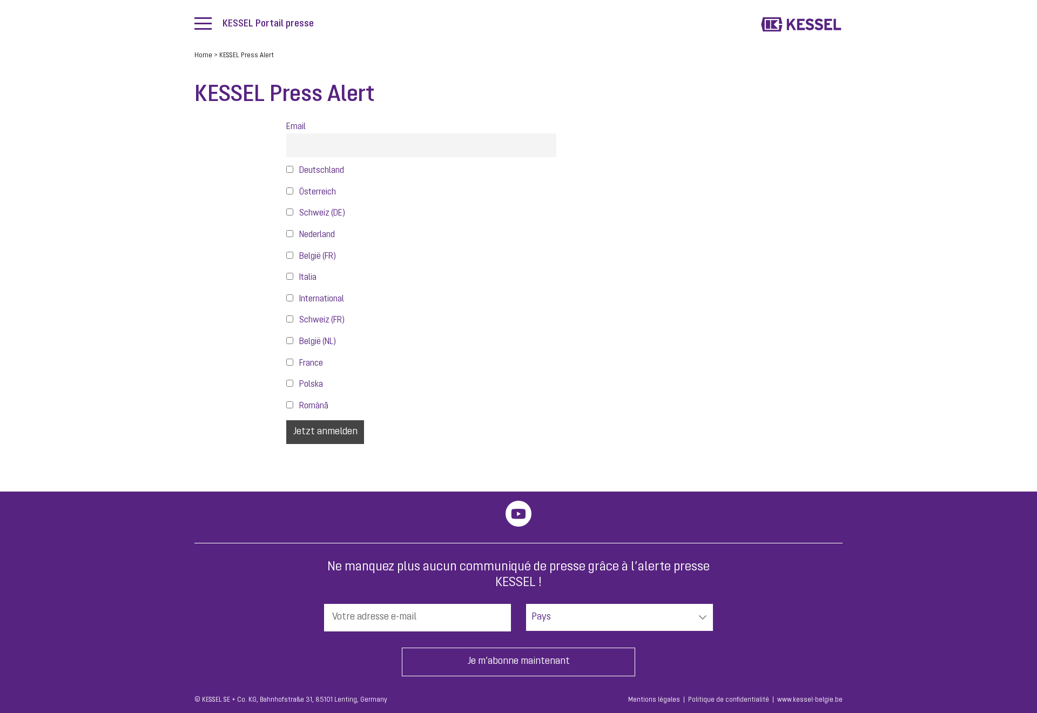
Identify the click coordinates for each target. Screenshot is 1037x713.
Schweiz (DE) (321, 213)
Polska (310, 384)
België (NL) (317, 342)
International (321, 299)
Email (296, 127)
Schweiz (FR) (321, 320)
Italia (307, 277)
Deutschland (321, 170)
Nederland (316, 235)
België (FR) (317, 256)
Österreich (317, 192)
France (310, 363)
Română (313, 406)
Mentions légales (654, 700)
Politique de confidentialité (728, 700)
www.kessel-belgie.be (810, 700)
